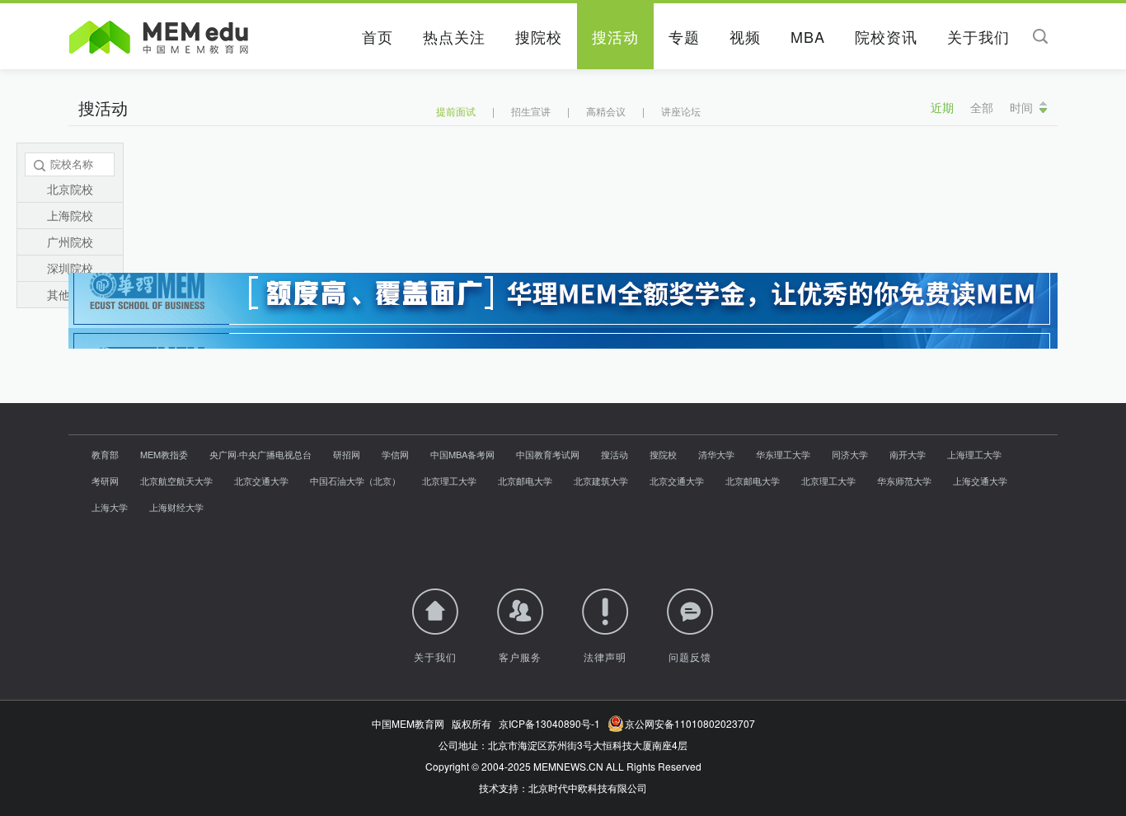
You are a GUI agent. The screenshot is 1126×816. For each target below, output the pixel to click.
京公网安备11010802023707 (687, 723)
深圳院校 (70, 268)
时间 (1021, 107)
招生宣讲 (531, 111)
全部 (981, 107)
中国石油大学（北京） (355, 480)
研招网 (346, 454)
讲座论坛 (681, 111)
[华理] (563, 327)
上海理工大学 (974, 454)
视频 (745, 36)
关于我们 (978, 36)
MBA (808, 36)
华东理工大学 (783, 454)
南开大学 (907, 454)
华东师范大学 (904, 480)
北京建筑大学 (601, 480)
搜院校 (538, 36)
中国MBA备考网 (462, 454)
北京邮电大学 (525, 480)
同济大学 (850, 454)
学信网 (395, 454)
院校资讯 (886, 36)
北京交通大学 (261, 480)
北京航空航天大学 (176, 480)
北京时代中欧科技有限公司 (587, 788)
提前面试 (456, 111)
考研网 (105, 480)
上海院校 (70, 215)
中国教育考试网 (547, 454)
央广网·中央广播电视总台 (260, 454)
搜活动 (615, 36)
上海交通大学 (980, 480)
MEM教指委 (164, 454)
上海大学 (109, 507)
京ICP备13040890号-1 (549, 723)
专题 (684, 36)
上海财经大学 (176, 507)
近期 (942, 107)
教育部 (105, 454)
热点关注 (454, 36)
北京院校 (70, 189)
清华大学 (716, 454)
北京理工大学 (449, 480)
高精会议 (606, 111)
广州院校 (70, 241)
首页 (377, 36)
